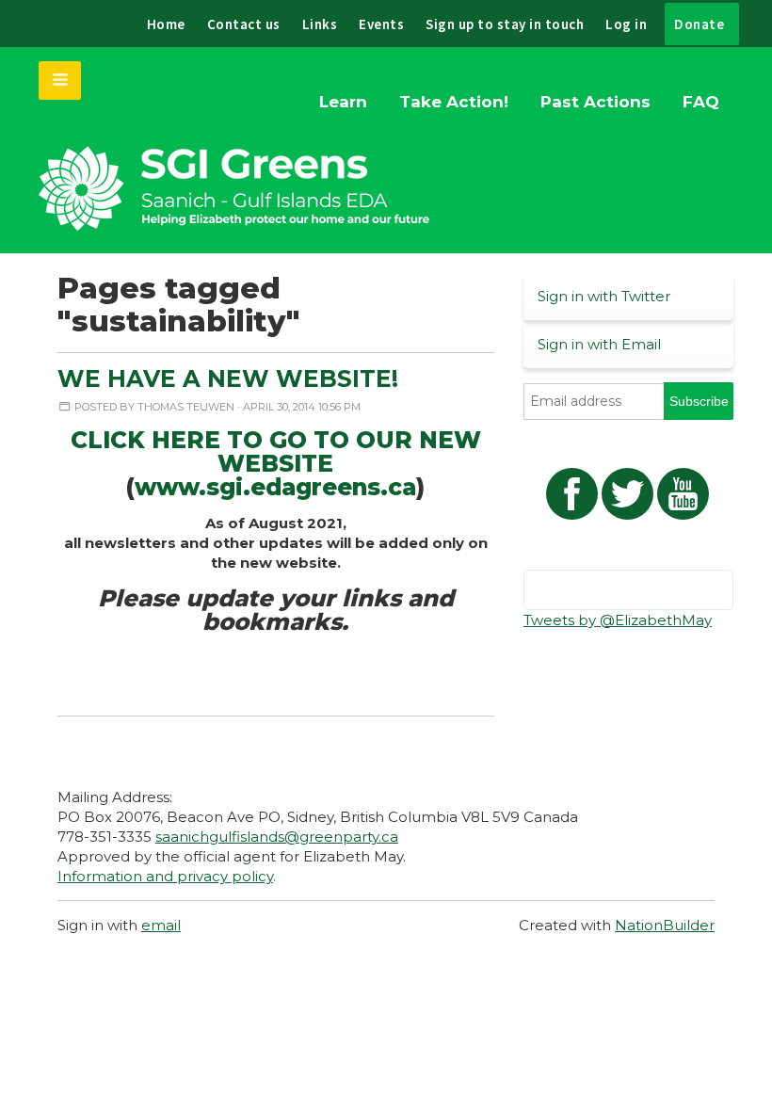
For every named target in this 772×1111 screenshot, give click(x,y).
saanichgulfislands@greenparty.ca (276, 836)
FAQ (701, 101)
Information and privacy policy (165, 876)
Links (320, 24)
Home (166, 24)
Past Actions (595, 101)
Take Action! (453, 101)
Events (381, 24)
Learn (343, 101)
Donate (699, 24)
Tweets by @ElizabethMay (617, 620)
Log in (626, 24)
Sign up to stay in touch (505, 24)
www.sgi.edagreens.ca (275, 487)
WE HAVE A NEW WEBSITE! (227, 378)
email (161, 925)
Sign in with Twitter (604, 296)
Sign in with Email (599, 344)
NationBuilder (665, 925)
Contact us (244, 24)
